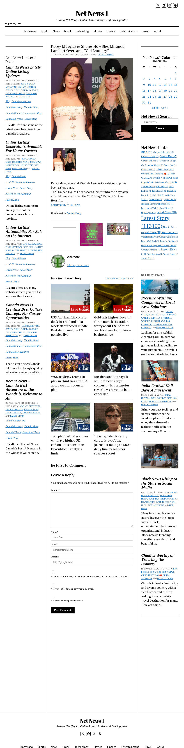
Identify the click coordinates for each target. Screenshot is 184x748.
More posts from (78, 265)
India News (35, 162)
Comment (56, 490)
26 (160, 96)
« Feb (155, 108)
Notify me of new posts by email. (67, 600)
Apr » (164, 108)
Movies (97, 31)
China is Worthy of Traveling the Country (157, 559)
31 (149, 102)
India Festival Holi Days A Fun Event (157, 388)
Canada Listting (27, 87)
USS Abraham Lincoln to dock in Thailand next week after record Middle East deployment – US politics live (69, 326)
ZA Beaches (147, 258)
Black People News (166, 502)
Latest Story (25, 96)
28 (170, 96)
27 (165, 96)
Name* (54, 532)
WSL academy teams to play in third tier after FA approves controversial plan (69, 383)
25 (154, 96)
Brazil (67, 31)
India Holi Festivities (160, 401)
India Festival (159, 191)
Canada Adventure (21, 101)
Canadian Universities (17, 351)
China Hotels (148, 169)
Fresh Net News (20, 162)
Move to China (165, 578)
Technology (82, 31)
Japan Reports (148, 212)
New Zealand (19, 168)
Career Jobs (170, 165)
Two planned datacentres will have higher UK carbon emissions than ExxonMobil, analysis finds (69, 444)
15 (175, 84)
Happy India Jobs (150, 182)
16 (144, 90)
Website (55, 556)
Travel (146, 31)
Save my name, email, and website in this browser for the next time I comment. (90, 576)
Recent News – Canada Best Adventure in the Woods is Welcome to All (24, 389)
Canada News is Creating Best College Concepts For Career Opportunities (24, 311)
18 (154, 90)
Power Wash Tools (150, 241)
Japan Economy (152, 204)
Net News (11, 193)
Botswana (30, 31)
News (56, 31)
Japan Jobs (167, 204)
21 (170, 90)
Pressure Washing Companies (155, 245)
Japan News (166, 208)
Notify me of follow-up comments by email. (72, 588)
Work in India (170, 254)
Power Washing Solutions (165, 237)
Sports (45, 31)
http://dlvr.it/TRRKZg (65, 205)
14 (170, 84)
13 (165, 84)
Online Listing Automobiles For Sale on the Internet (24, 231)
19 (160, 90)
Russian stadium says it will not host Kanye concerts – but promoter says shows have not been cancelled (112, 385)
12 (160, 84)
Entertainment (129, 31)
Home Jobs (165, 182)
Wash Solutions (155, 254)
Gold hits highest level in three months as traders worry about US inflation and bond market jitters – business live (112, 326)
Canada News (13, 90)
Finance (111, 31)
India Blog (162, 186)
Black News (171, 492)
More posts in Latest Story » (119, 278)
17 (149, 90)
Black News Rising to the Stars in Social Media (159, 483)
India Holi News (161, 195)
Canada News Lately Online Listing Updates (23, 71)
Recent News (12, 199)
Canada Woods (13, 412)
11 (154, 84)
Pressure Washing (169, 241)
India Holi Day (158, 398)
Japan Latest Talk (150, 208)
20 (165, 90)
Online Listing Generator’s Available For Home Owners (24, 146)
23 (144, 96)
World (157, 31)
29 (175, 96)
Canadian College (15, 93)
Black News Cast (150, 495)
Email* (54, 544)
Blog (23, 84)
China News (168, 572)
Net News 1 (92, 13)
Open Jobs (147, 237)
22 (175, 90)
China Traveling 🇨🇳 (159, 173)
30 (144, 102)
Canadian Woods (14, 118)
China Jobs (162, 169)
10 (149, 84)
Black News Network (160, 499)
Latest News (12, 165)
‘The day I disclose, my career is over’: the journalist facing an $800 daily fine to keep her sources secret (112, 444)
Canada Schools (29, 90)
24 (149, 96)
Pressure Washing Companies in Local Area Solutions (158, 302)
